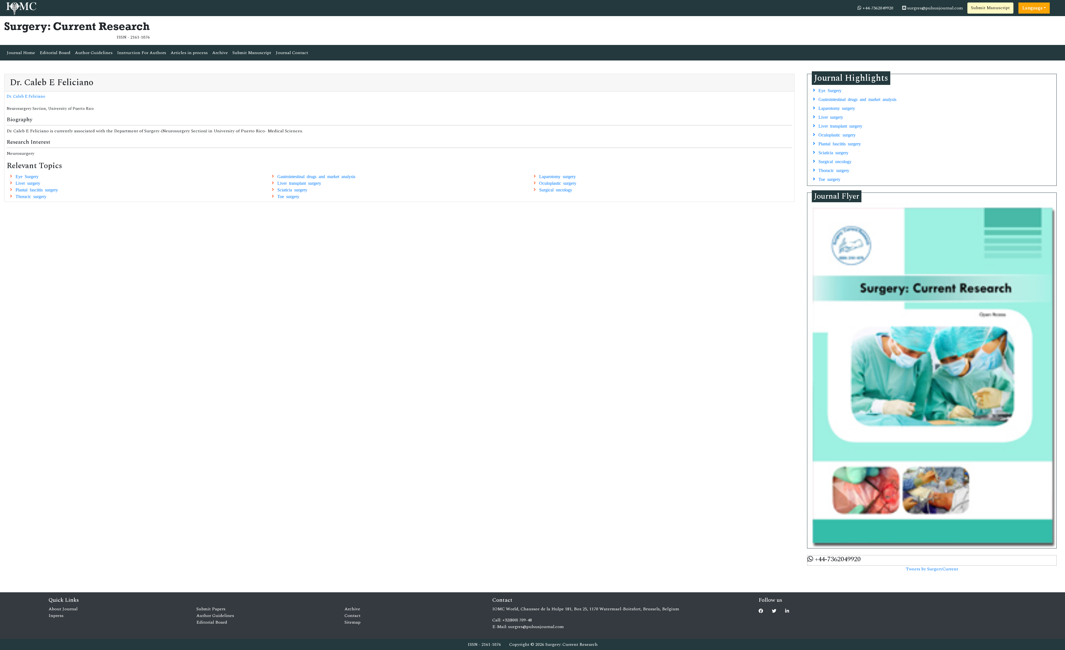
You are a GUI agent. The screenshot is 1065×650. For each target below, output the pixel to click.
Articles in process (189, 52)
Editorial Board (55, 52)
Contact (352, 615)
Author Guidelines (94, 52)
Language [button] (1032, 8)
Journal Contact (292, 52)
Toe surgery (288, 196)
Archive (220, 52)
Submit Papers (210, 609)
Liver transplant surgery (299, 183)
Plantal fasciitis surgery (37, 189)
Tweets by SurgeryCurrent (932, 569)
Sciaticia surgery (292, 189)
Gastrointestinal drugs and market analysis (316, 176)
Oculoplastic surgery (557, 183)
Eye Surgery (27, 176)
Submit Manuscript (990, 7)
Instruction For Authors (141, 52)
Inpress (56, 615)
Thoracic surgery (31, 196)
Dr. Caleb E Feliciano (26, 96)
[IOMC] (20, 7)
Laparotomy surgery (557, 176)
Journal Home (21, 52)
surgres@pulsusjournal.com (934, 8)
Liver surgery (28, 183)
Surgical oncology (555, 189)
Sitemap (352, 622)
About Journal (63, 609)
